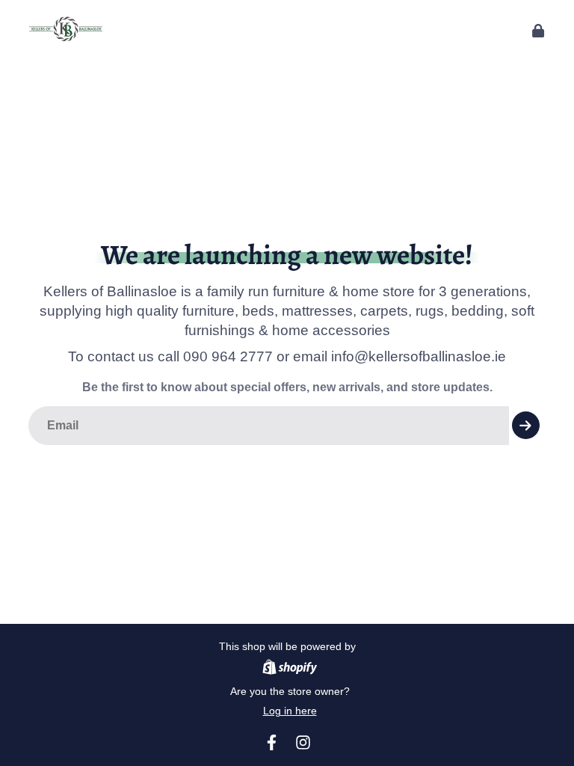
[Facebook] (272, 742)
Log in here (290, 711)
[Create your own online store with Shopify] (289, 669)
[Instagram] (303, 742)
